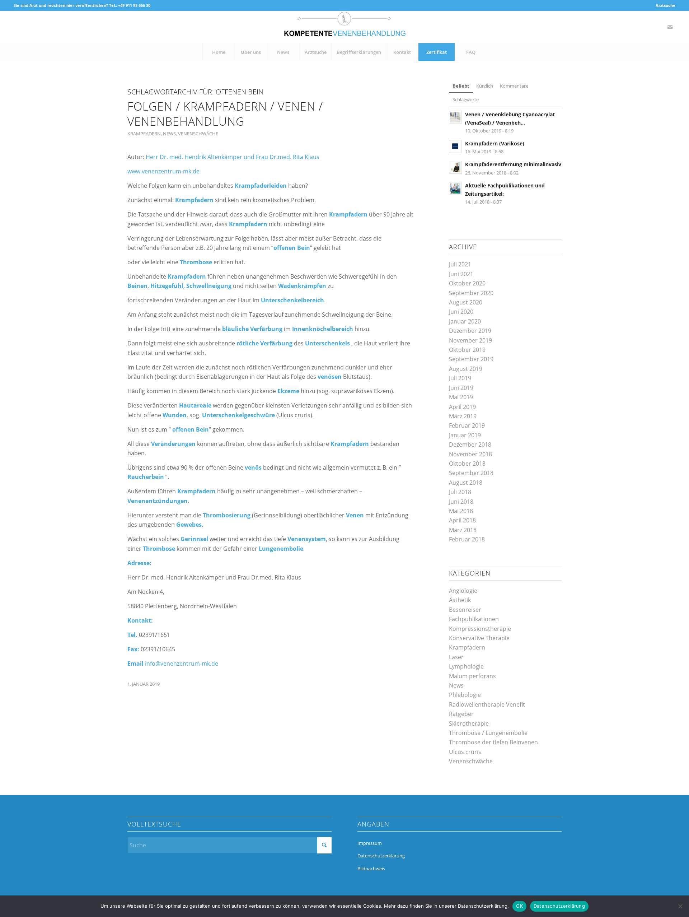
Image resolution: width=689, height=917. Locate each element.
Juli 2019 (460, 378)
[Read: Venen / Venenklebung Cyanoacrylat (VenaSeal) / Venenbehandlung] (455, 117)
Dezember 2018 (470, 444)
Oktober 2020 (467, 283)
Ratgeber (461, 714)
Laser (456, 657)
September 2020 (471, 293)
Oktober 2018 (467, 463)
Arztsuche (665, 5)
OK (519, 906)
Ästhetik (460, 600)
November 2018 (470, 454)
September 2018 (471, 473)
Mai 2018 (461, 511)
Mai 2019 (461, 397)
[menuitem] (663, 5)
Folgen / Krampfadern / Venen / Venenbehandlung (225, 113)
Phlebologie (465, 695)
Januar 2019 (465, 435)
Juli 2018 (460, 492)
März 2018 (463, 530)
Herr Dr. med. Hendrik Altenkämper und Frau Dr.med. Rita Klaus (232, 157)
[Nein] (680, 906)
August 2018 (465, 483)
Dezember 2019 (470, 331)
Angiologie (463, 591)
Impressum (369, 843)
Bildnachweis (371, 868)
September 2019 (471, 359)
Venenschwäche (198, 133)
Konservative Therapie (479, 638)
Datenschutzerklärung (381, 855)
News (169, 133)
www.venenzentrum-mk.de (163, 171)
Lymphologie (466, 666)
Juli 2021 (460, 264)
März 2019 (463, 416)
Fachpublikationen (474, 619)
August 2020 (465, 302)
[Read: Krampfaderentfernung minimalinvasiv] (455, 167)
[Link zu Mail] (670, 27)
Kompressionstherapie (480, 629)
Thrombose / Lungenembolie (488, 733)
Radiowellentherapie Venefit (487, 704)
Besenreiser (465, 610)
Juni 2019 (461, 388)
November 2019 (470, 340)
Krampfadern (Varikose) (494, 143)
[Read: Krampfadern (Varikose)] (455, 146)
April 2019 (462, 407)
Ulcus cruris (465, 752)
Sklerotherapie (469, 723)
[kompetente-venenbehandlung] (344, 27)
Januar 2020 (465, 321)
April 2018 (462, 520)
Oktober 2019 (467, 350)
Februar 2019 (467, 425)
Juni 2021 (461, 274)
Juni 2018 (461, 502)
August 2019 (465, 369)
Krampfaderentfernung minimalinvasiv (513, 164)
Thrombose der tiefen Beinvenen (493, 742)
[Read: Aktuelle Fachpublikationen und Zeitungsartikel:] (455, 188)
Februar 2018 (467, 539)
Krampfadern (144, 133)
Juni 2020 (461, 312)
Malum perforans (472, 676)
